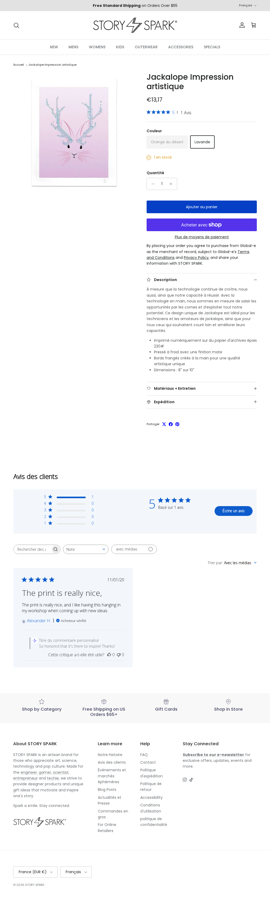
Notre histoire (110, 754)
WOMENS (97, 47)
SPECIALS (212, 47)
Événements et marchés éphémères (112, 776)
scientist (61, 772)
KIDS (120, 47)
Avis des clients (112, 762)
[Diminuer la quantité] (151, 184)
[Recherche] (16, 25)
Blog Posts (107, 789)
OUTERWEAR (146, 47)
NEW (54, 47)
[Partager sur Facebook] (171, 424)
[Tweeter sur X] (164, 424)
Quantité (155, 172)
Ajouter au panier (202, 207)
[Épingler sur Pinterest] (177, 424)
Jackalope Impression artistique (52, 65)
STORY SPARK (34, 885)
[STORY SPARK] (135, 25)
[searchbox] (32, 549)
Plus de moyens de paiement (202, 237)
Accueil (18, 65)
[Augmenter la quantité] (172, 184)
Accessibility (151, 797)
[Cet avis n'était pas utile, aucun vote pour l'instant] (118, 655)
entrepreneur (25, 778)
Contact (148, 762)
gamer (45, 772)
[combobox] (86, 549)
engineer (29, 772)
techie (53, 778)
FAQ (144, 754)
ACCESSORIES (180, 47)
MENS (73, 47)
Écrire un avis (234, 510)
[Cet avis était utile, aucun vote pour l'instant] (109, 655)
